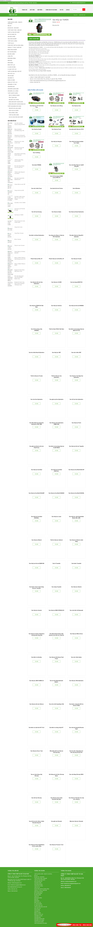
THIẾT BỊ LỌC (11, 43)
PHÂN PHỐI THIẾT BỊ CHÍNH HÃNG (15, 45)
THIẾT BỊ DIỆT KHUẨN (13, 93)
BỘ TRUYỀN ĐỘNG (12, 51)
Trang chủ (24, 9)
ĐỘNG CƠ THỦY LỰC (12, 82)
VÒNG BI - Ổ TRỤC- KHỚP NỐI (14, 47)
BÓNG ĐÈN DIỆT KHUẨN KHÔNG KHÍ (17, 104)
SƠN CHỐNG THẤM (13, 112)
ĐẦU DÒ (9, 25)
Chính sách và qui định (51, 9)
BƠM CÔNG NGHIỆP (12, 49)
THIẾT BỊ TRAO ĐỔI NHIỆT (14, 32)
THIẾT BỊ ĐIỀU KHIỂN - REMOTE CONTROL (15, 22)
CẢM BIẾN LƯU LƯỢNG (13, 91)
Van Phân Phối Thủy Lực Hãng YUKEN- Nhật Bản (40, 70)
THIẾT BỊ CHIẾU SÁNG (14, 115)
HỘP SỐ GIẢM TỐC (12, 34)
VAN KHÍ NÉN (11, 75)
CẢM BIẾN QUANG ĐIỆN (13, 88)
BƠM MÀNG (10, 62)
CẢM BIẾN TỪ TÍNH (12, 84)
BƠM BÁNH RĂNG (12, 58)
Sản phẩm (39, 9)
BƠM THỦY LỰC (11, 64)
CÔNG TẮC (10, 56)
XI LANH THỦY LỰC (12, 69)
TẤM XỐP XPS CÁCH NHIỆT (15, 108)
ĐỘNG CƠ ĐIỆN (11, 80)
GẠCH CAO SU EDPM (13, 110)
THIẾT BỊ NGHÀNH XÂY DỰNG (14, 106)
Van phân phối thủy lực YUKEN (36, 47)
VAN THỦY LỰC (82, 14)
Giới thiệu (32, 9)
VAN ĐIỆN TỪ (11, 78)
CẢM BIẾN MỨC (11, 86)
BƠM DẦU (10, 60)
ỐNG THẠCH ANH (13, 97)
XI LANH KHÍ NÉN (11, 67)
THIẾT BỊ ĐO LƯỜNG (12, 41)
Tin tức (61, 9)
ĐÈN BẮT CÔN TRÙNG (14, 99)
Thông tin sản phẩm (34, 38)
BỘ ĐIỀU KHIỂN (11, 54)
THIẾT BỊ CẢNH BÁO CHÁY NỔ (14, 71)
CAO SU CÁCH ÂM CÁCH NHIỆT (16, 117)
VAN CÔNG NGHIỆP (12, 38)
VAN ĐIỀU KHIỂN (11, 36)
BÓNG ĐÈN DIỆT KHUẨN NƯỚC (16, 101)
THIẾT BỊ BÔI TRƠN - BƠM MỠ (14, 30)
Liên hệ (67, 9)
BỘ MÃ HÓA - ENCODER (13, 28)
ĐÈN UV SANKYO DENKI (14, 95)
